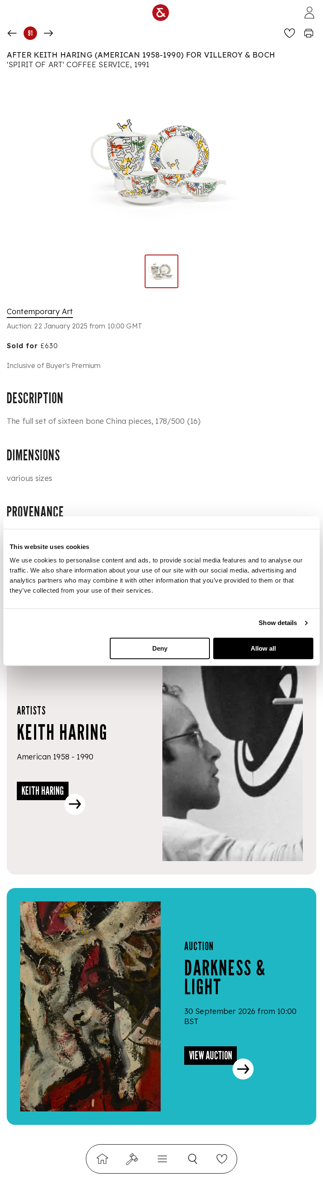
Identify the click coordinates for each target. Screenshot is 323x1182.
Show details (278, 622)
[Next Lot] (48, 33)
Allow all (263, 648)
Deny (159, 648)
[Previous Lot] (12, 33)
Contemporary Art (40, 311)
